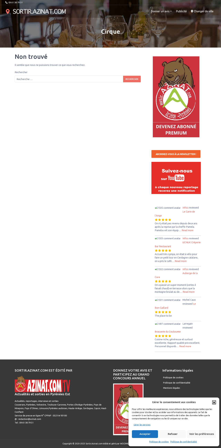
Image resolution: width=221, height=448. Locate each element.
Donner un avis (160, 11)
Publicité (181, 11)
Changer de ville (203, 11)
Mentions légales (171, 388)
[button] (214, 402)
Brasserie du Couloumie (168, 331)
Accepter (145, 433)
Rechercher (21, 72)
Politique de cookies (159, 442)
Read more (188, 230)
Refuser (172, 433)
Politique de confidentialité (183, 442)
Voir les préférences (201, 433)
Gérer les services (142, 425)
